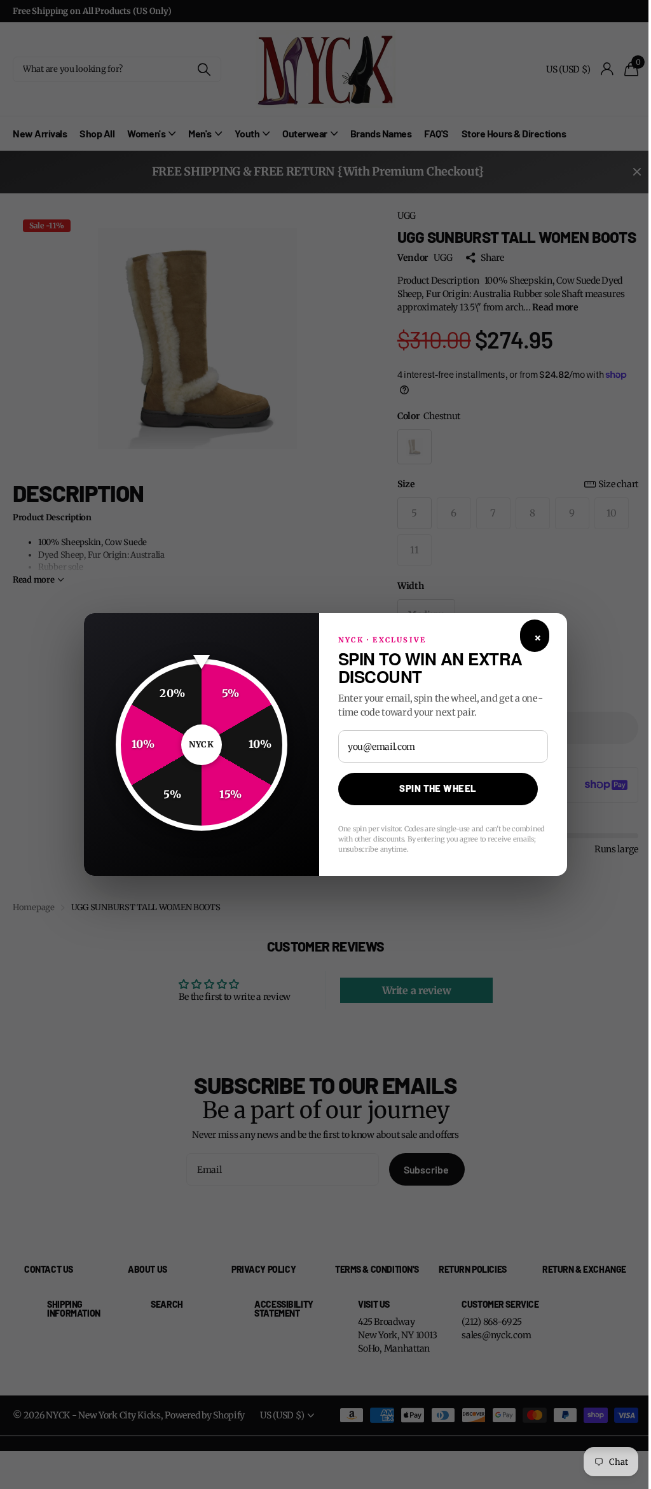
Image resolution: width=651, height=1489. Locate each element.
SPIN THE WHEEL (433, 788)
